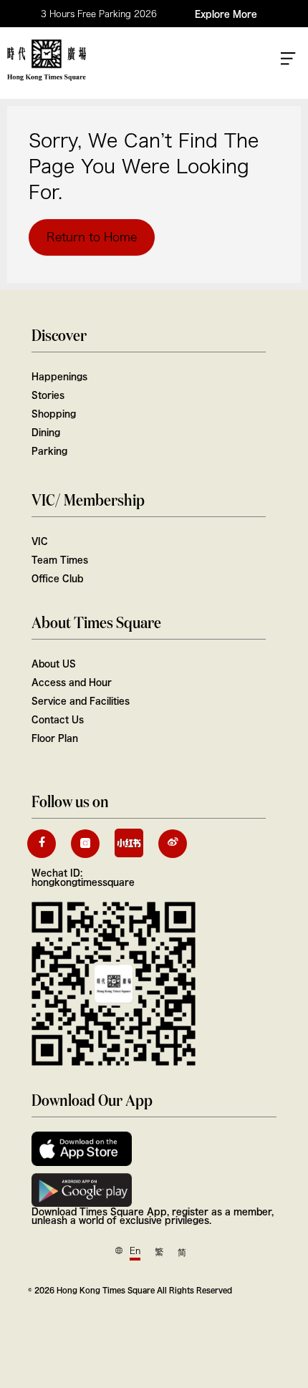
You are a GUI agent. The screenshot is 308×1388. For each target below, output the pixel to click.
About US (54, 663)
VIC (40, 540)
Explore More (226, 13)
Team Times (60, 559)
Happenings (59, 376)
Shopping (54, 413)
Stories (48, 394)
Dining (46, 432)
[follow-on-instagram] (85, 843)
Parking (49, 450)
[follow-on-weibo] (172, 843)
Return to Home (92, 237)
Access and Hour (72, 682)
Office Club (57, 578)
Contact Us (58, 719)
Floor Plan (55, 737)
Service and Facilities (81, 700)
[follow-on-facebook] (41, 843)
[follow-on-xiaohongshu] (129, 843)
